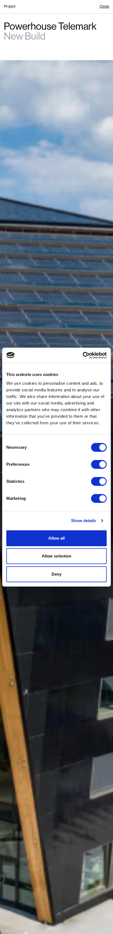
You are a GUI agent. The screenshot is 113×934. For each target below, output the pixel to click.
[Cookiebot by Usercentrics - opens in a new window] (83, 355)
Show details (83, 520)
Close (104, 6)
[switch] (99, 464)
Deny (56, 574)
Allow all (56, 538)
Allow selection (57, 556)
